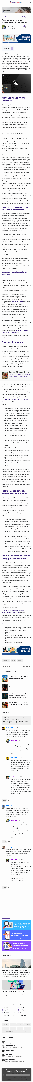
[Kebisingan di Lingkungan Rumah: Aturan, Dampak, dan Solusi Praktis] (5, 681)
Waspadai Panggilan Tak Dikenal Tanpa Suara (19, 686)
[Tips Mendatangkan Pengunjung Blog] (16, 929)
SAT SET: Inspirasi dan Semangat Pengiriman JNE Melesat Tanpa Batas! (19, 376)
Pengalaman (6, 660)
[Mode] (31, 2)
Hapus (9, 800)
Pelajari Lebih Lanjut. (18, 1079)
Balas (4, 800)
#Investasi (27, 1028)
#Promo (13, 1028)
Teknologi (20, 660)
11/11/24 (17, 847)
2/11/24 (20, 757)
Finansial (22, 1007)
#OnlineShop (9, 1031)
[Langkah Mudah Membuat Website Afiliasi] (16, 950)
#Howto (13, 1024)
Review (13, 660)
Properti (22, 1012)
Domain (6, 1007)
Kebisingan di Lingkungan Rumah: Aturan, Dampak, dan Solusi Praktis (20, 677)
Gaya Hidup (7, 1010)
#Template (5, 1028)
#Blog (20, 1024)
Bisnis (5, 1005)
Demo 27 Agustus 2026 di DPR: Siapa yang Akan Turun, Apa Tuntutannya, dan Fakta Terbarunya (16, 971)
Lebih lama (6, 666)
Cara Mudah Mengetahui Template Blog (13, 991)
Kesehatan (6, 1012)
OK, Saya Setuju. (18, 1075)
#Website (27, 1024)
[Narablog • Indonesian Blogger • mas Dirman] (16, 2)
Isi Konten (6, 48)
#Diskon (20, 1028)
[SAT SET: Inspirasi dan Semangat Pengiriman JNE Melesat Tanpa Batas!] (5, 378)
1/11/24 (16, 727)
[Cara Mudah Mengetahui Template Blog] (16, 989)
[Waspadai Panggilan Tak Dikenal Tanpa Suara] (5, 690)
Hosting (22, 1010)
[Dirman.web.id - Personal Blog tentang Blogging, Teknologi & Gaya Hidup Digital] (16, 13)
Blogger (22, 1005)
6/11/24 (15, 805)
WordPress (23, 1015)
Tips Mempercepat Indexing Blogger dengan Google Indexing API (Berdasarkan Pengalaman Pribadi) (19, 695)
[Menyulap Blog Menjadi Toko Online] (16, 940)
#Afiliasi (25, 1031)
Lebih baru (26, 666)
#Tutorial (5, 1024)
